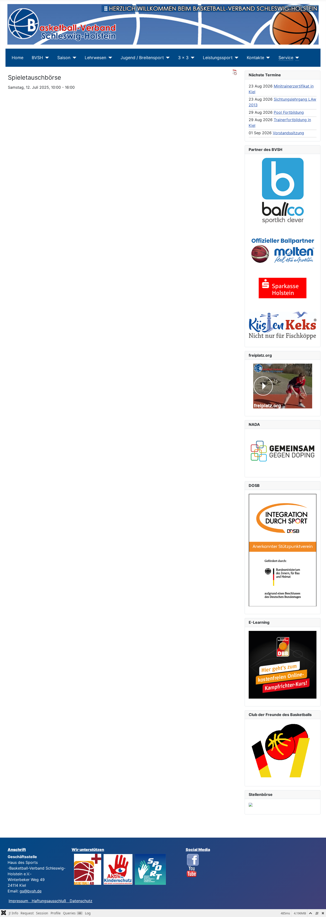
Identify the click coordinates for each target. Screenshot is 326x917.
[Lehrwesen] (109, 58)
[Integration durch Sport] (282, 549)
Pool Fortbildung (289, 112)
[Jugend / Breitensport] (167, 58)
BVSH (37, 57)
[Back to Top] (317, 908)
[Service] (296, 58)
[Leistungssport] (235, 58)
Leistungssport (217, 57)
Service (286, 57)
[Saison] (73, 58)
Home (17, 57)
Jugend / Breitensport (142, 57)
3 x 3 (183, 57)
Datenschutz (81, 900)
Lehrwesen (95, 57)
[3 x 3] (192, 58)
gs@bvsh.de (31, 891)
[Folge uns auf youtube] (192, 871)
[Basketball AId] (87, 868)
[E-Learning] (282, 665)
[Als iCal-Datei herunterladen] (234, 72)
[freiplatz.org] (282, 386)
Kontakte (255, 57)
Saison (63, 57)
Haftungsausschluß (49, 900)
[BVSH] (46, 58)
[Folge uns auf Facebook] (193, 859)
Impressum (20, 900)
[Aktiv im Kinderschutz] (118, 868)
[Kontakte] (267, 58)
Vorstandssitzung (288, 132)
